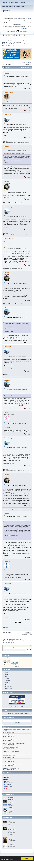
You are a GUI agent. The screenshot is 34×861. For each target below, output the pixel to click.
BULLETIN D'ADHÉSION (17, 706)
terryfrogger (10, 839)
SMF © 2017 (16, 855)
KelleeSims (8, 784)
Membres (7, 684)
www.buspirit (19, 202)
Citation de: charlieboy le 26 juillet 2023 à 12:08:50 (14, 393)
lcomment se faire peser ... (9, 755)
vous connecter (18, 18)
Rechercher (8, 678)
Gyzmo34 (10, 811)
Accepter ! (27, 858)
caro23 (7, 561)
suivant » (30, 62)
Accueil (6, 672)
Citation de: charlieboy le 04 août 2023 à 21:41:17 (14, 320)
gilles (7, 181)
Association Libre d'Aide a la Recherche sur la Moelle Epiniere (15, 6)
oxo (6, 412)
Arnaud (9, 804)
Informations (10, 859)
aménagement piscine (8, 747)
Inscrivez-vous (8, 688)
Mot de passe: (6, 660)
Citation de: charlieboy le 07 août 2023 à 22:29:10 (14, 153)
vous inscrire (28, 18)
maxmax (19, 43)
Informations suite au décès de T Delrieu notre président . (17, 729)
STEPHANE (11, 844)
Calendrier (7, 680)
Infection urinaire (7, 735)
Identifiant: (7, 658)
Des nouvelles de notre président (11, 743)
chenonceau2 (9, 786)
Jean (6, 730)
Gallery (6, 682)
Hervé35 (15, 739)
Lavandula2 (20, 760)
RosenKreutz (9, 239)
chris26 (22, 743)
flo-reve (7, 308)
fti (6, 788)
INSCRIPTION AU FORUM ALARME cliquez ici (17, 31)
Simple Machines (23, 855)
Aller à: (29, 645)
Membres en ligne (8, 782)
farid (9, 831)
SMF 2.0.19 (10, 855)
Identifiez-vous (8, 686)
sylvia (23, 43)
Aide (6, 676)
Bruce (7, 73)
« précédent (24, 62)
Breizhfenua (9, 92)
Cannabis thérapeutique (9, 751)
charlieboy (8, 114)
